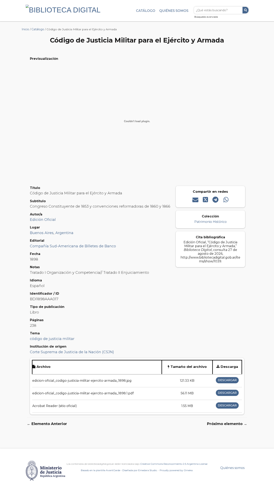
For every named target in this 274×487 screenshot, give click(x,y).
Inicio (25, 29)
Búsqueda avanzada (206, 16)
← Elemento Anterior (47, 424)
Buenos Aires (42, 233)
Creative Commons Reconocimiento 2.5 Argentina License (173, 463)
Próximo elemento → (227, 424)
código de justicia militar (52, 339)
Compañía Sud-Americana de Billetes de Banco (73, 246)
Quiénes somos (173, 11)
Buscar (246, 10)
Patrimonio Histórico (210, 222)
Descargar (227, 380)
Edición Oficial (43, 219)
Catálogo (145, 11)
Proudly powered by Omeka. (176, 470)
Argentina (64, 233)
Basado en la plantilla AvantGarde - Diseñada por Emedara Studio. (119, 470)
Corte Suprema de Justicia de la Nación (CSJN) (72, 352)
